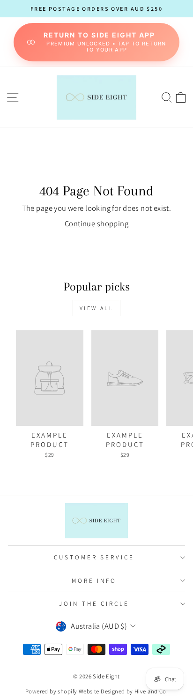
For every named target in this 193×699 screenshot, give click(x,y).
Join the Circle (94, 603)
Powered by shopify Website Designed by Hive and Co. (96, 691)
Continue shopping (96, 223)
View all (97, 308)
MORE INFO (94, 580)
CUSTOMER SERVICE (94, 557)
